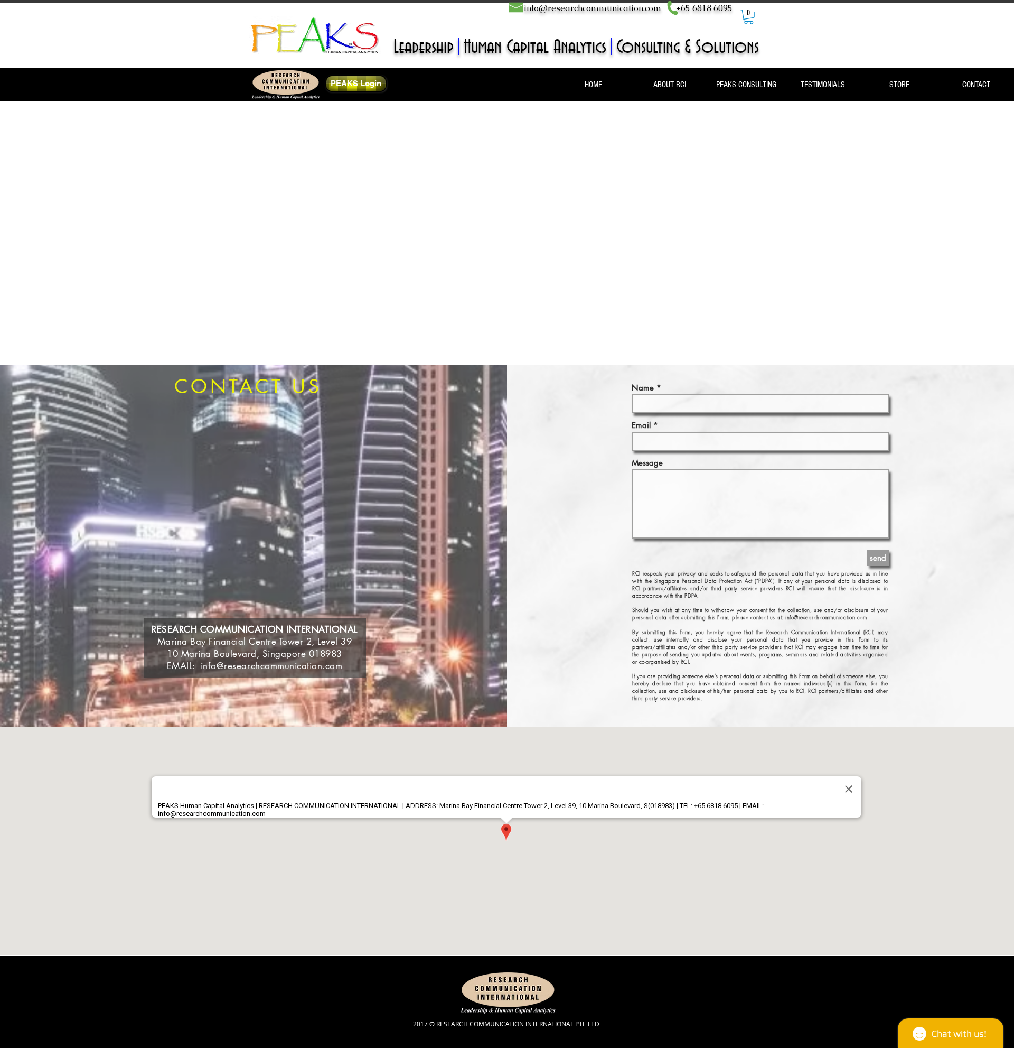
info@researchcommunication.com (592, 8)
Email (641, 425)
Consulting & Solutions (687, 48)
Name (643, 388)
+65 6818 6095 (704, 8)
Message (647, 463)
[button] (748, 17)
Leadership (423, 48)
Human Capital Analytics (535, 48)
